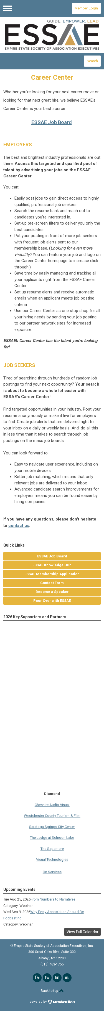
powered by (38, 1002)
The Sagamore (52, 846)
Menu (7, 8)
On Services (52, 870)
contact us (18, 525)
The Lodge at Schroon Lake (52, 835)
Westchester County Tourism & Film (52, 813)
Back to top (50, 991)
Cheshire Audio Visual (52, 802)
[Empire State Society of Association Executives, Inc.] (52, 35)
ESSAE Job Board (51, 122)
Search (92, 61)
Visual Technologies (52, 857)
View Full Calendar (82, 932)
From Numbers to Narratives (53, 899)
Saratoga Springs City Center (52, 824)
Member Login (86, 8)
